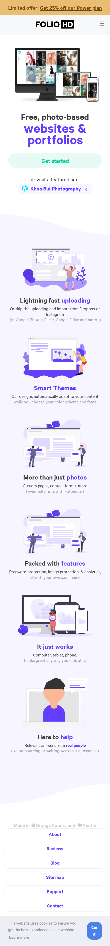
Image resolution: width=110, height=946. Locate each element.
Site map (55, 877)
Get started (55, 160)
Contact (55, 906)
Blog (55, 863)
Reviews (55, 848)
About (55, 834)
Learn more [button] (19, 937)
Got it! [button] (94, 931)
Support (55, 891)
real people (76, 745)
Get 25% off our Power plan (71, 7)
